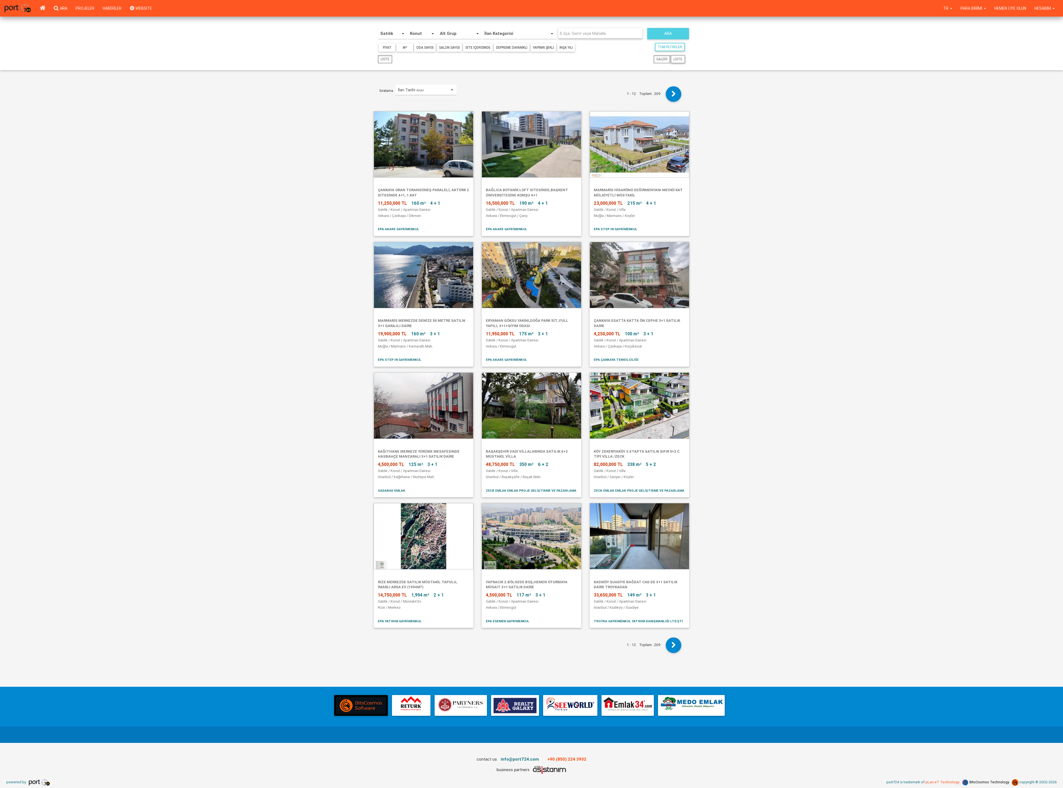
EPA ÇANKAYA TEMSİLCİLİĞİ (616, 359)
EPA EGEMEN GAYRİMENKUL (507, 621)
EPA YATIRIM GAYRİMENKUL (400, 621)
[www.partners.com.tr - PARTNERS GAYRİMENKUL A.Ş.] (461, 705)
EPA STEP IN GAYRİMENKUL (615, 229)
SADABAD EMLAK (391, 490)
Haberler (112, 8)
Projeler (85, 8)
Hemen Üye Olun (1010, 8)
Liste (385, 59)
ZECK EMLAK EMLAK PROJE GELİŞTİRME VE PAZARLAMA (531, 490)
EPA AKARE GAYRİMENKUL (398, 229)
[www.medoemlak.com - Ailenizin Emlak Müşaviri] (691, 705)
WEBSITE (143, 8)
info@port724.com (520, 759)
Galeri (661, 59)
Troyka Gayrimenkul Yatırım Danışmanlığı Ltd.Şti (638, 621)
